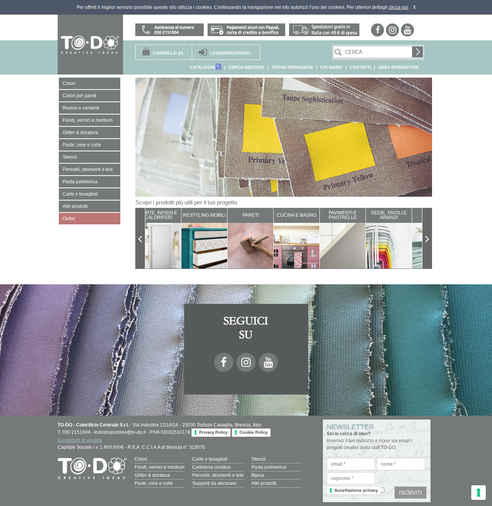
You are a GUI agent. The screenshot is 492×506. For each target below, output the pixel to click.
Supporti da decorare (214, 483)
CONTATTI (360, 67)
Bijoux (257, 475)
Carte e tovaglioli (210, 459)
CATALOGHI (203, 67)
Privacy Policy (213, 432)
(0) (168, 53)
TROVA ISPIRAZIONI (292, 67)
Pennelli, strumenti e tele (218, 475)
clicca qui (398, 7)
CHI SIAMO (331, 67)
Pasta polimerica (268, 467)
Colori (141, 459)
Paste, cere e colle (154, 483)
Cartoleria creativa (211, 467)
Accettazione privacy (356, 490)
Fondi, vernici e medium (159, 467)
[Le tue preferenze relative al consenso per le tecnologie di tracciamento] (478, 492)
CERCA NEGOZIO (246, 67)
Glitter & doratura (152, 475)
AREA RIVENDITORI (398, 67)
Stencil (258, 459)
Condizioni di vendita (80, 440)
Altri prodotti (263, 483)
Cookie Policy (253, 432)
